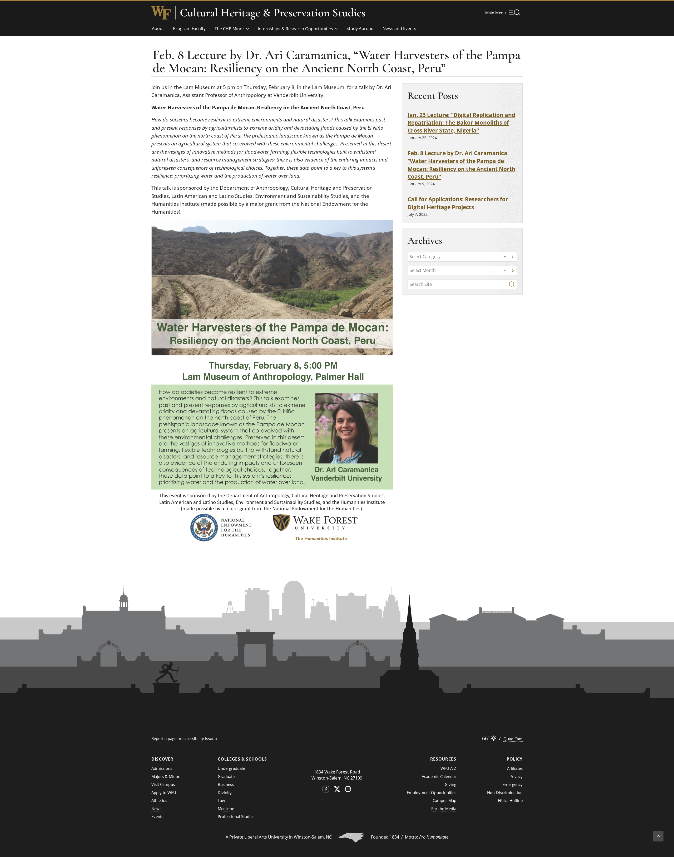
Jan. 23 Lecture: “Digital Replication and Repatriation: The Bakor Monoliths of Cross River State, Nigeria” (461, 122)
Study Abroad (360, 28)
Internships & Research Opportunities (295, 29)
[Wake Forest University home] (161, 12)
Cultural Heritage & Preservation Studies (272, 12)
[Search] (512, 284)
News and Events (399, 28)
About (158, 28)
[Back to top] (658, 836)
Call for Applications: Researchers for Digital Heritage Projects (458, 203)
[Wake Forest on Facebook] (326, 790)
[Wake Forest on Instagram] (348, 790)
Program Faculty (189, 28)
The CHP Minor (229, 29)
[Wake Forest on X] (337, 790)
